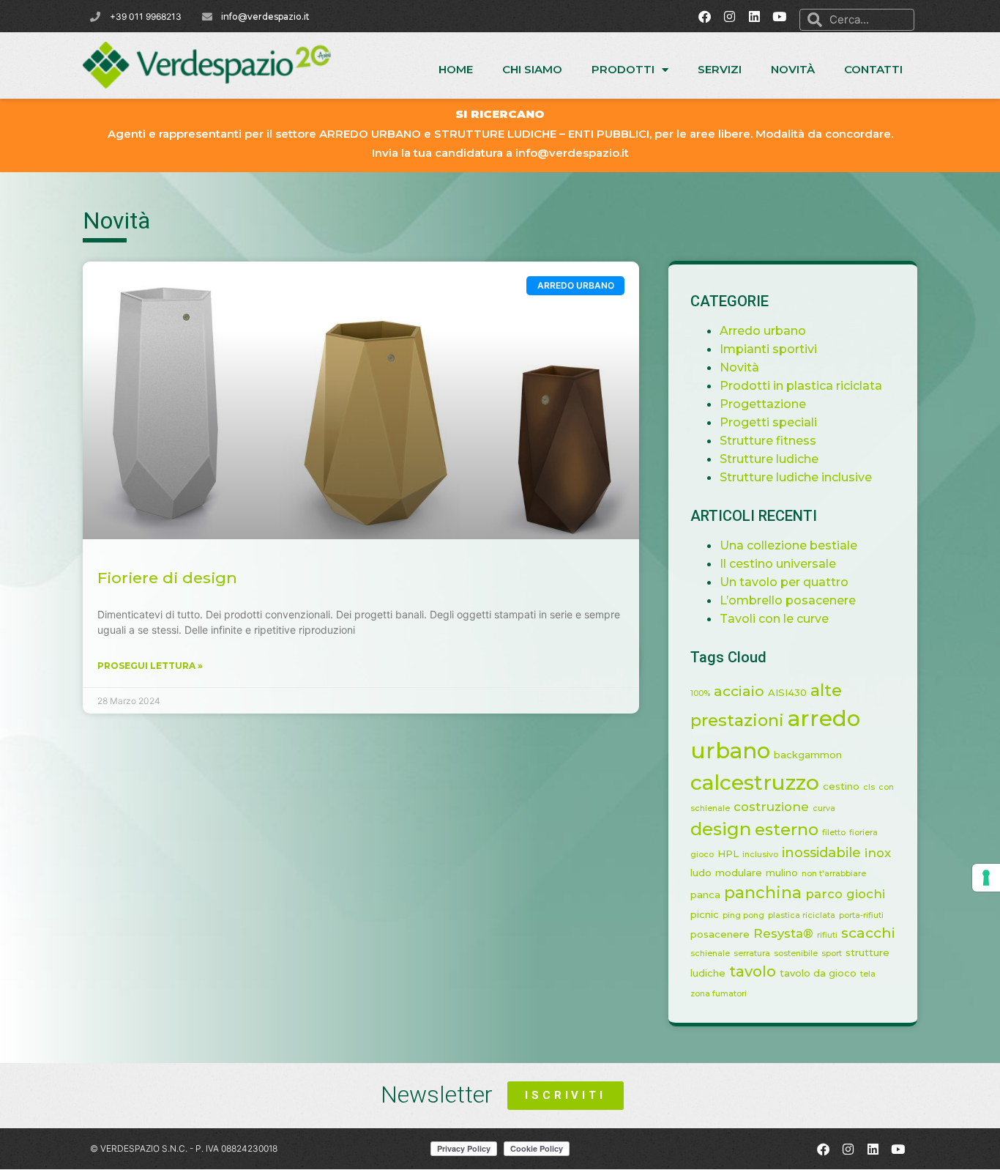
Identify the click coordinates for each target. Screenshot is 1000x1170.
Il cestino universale (778, 564)
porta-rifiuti (861, 915)
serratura (752, 953)
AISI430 (787, 692)
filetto (834, 832)
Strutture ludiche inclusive (796, 477)
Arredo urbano (763, 331)
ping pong (743, 915)
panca (705, 894)
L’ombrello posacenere (788, 600)
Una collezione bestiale (788, 545)
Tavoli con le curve (774, 619)
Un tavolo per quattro (784, 582)
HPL (728, 853)
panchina (763, 893)
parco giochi (845, 893)
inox (878, 852)
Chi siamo (532, 69)
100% (700, 693)
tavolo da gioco (818, 973)
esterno (786, 830)
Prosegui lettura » (150, 665)
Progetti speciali (768, 422)
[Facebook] (705, 16)
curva (824, 808)
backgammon (808, 754)
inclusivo (760, 854)
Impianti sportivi (768, 349)
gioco (702, 854)
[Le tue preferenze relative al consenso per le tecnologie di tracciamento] (986, 878)
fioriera (863, 832)
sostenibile (796, 953)
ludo (701, 872)
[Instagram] (729, 16)
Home (456, 69)
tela (868, 974)
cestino (841, 786)
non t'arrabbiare (834, 873)
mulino (782, 872)
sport (831, 953)
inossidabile (821, 852)
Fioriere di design (167, 578)
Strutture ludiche (769, 459)
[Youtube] (779, 16)
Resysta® (783, 933)
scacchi (868, 932)
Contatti (873, 69)
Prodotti (623, 69)
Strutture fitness (768, 441)
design (720, 829)
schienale (710, 953)
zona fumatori (718, 994)
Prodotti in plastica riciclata (801, 386)
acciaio (739, 691)
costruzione (771, 806)
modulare (738, 872)
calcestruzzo (754, 782)
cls (869, 787)
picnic (704, 914)
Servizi (720, 69)
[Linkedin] (754, 16)
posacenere (720, 934)
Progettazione (763, 404)
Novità (793, 69)
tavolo (752, 971)
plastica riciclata (801, 915)
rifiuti (827, 935)
